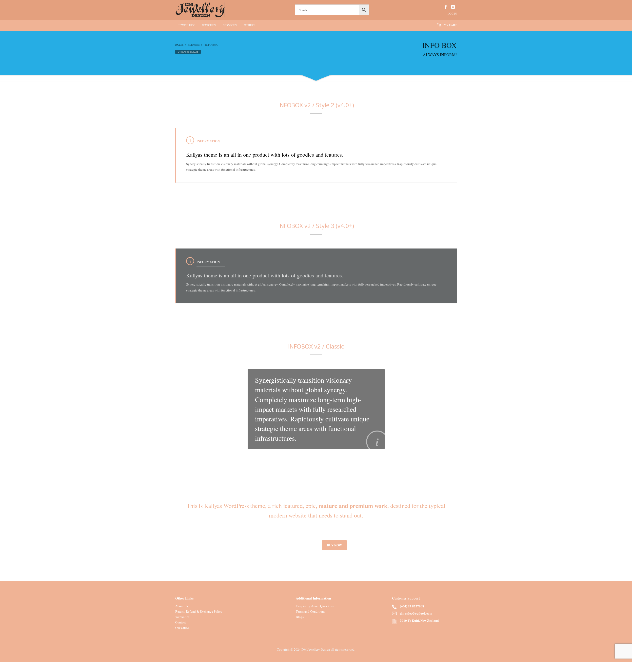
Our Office (182, 627)
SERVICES (230, 25)
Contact (180, 622)
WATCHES (209, 25)
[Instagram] (453, 7)
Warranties (182, 617)
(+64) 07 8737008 (412, 606)
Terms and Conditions (310, 611)
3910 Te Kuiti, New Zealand (419, 620)
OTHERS (250, 25)
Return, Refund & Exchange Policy (198, 611)
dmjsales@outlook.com (416, 613)
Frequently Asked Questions (315, 606)
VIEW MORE (301, 545)
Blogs (300, 617)
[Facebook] (445, 7)
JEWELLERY (186, 25)
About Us (181, 606)
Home (179, 44)
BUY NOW (334, 545)
